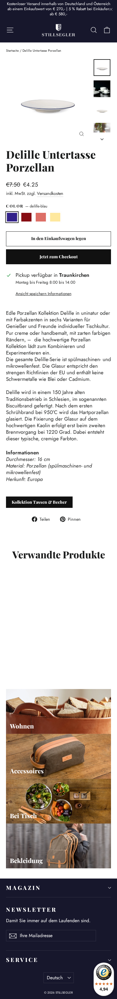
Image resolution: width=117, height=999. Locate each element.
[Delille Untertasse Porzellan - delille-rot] (16, 661)
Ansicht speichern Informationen (43, 294)
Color (26, 206)
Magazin (23, 887)
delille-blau (12, 217)
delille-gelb (55, 217)
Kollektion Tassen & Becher (39, 502)
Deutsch (55, 977)
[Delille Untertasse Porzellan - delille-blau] (9, 661)
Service (22, 959)
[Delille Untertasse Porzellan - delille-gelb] (29, 661)
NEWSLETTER (31, 909)
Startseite (12, 50)
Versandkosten (50, 193)
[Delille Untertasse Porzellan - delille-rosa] (22, 661)
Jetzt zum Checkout (59, 256)
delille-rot (26, 217)
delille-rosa (41, 217)
